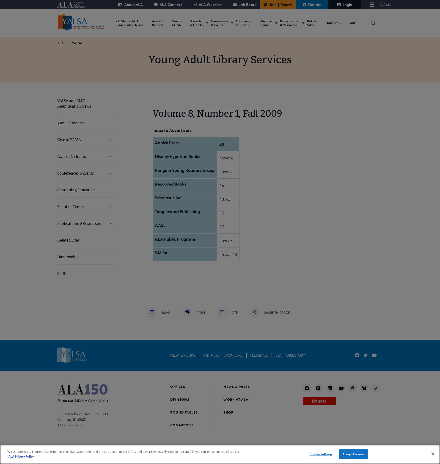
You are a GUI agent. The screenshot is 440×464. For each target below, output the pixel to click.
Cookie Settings (321, 454)
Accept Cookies (354, 454)
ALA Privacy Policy (21, 456)
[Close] (433, 454)
